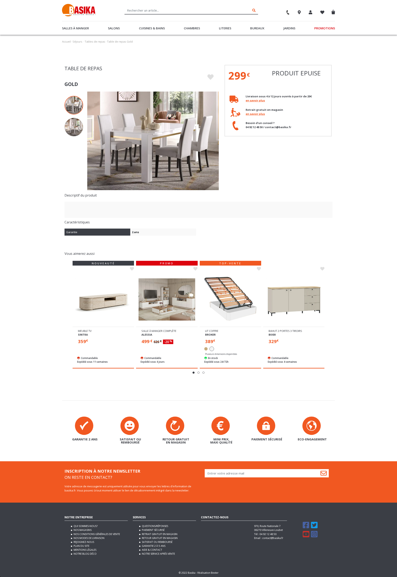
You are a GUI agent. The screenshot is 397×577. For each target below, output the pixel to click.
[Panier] (334, 11)
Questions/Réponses (154, 526)
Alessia (146, 334)
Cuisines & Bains (152, 28)
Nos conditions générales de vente (96, 534)
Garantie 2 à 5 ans (153, 546)
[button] (193, 373)
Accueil (66, 41)
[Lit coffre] (230, 299)
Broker (210, 334)
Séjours (77, 41)
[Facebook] (306, 527)
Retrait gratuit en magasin (159, 534)
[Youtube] (306, 536)
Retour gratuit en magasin (159, 538)
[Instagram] (314, 536)
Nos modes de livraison (88, 538)
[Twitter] (314, 527)
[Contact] (286, 11)
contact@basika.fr (272, 538)
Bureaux (257, 28)
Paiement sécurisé (153, 530)
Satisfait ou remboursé (156, 542)
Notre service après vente (158, 554)
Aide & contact (151, 550)
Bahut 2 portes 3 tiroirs (285, 331)
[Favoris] (322, 13)
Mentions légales (84, 550)
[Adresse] (299, 13)
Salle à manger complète (158, 331)
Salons (114, 28)
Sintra (83, 334)
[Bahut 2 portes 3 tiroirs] (294, 299)
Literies (225, 28)
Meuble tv (85, 331)
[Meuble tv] (103, 299)
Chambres (192, 28)
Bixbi (272, 334)
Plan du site (81, 546)
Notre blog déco (85, 554)
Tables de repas (95, 41)
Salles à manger (75, 28)
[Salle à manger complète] (167, 299)
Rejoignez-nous (83, 542)
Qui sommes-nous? (85, 526)
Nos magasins (82, 530)
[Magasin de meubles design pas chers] (78, 15)
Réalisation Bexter (208, 573)
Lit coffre (211, 331)
